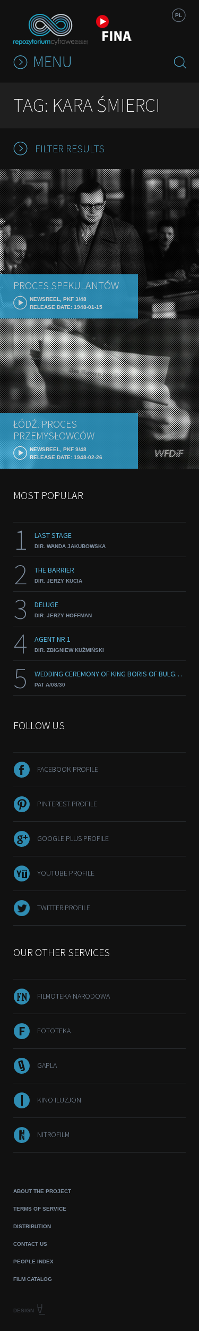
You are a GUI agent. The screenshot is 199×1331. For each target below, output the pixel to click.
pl (178, 15)
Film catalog (32, 1279)
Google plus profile (73, 838)
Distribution (32, 1226)
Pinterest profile (67, 804)
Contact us (30, 1244)
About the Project (42, 1191)
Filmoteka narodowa (73, 996)
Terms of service (39, 1209)
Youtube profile (65, 873)
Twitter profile (63, 907)
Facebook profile (67, 769)
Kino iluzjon (59, 1100)
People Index (33, 1261)
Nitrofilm (53, 1134)
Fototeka (54, 1030)
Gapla (47, 1065)
